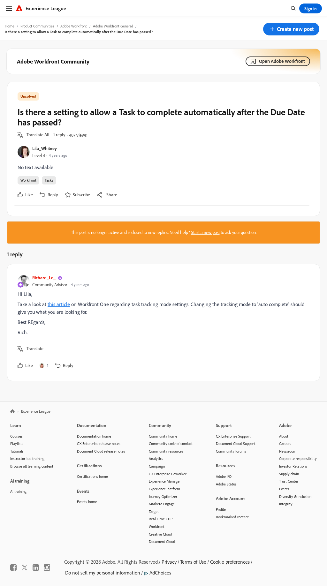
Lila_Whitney (44, 148)
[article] (161, 322)
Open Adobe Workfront (282, 61)
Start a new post (205, 232)
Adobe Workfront (73, 26)
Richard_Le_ (44, 277)
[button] (291, 29)
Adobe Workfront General (113, 26)
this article (59, 304)
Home (9, 26)
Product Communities (37, 26)
